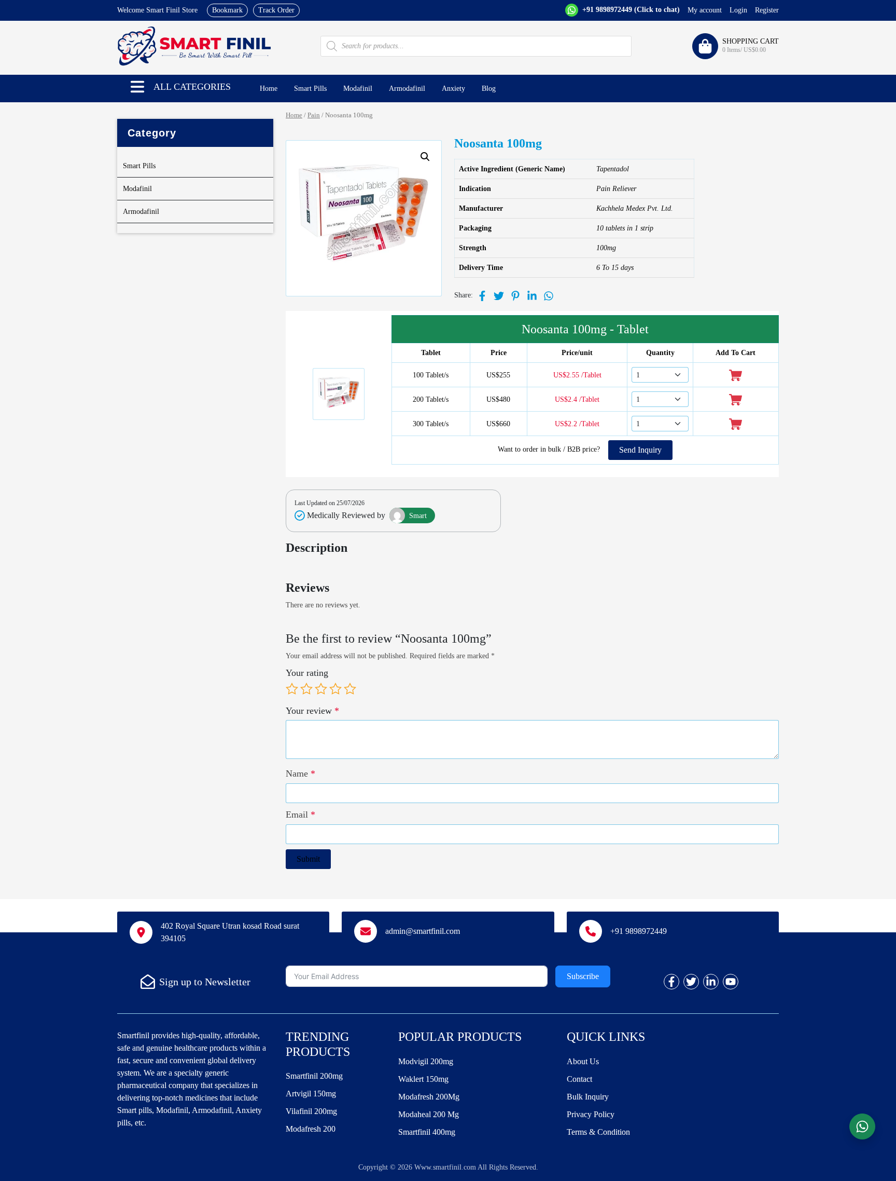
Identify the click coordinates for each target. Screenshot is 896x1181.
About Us (583, 1061)
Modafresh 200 (310, 1128)
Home (268, 88)
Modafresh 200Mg (428, 1096)
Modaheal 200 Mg (428, 1114)
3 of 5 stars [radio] (321, 689)
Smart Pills (310, 88)
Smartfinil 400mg (426, 1132)
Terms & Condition (598, 1132)
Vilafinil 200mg (311, 1111)
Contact (579, 1079)
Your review (312, 710)
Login (738, 10)
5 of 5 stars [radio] (350, 689)
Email (300, 814)
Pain (313, 115)
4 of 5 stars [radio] (335, 689)
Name (300, 773)
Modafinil (357, 88)
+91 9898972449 (630, 9)
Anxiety (453, 88)
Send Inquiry (640, 449)
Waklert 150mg (423, 1079)
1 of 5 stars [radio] (292, 689)
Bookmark (227, 10)
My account (705, 10)
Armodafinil (407, 88)
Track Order (276, 10)
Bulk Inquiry (588, 1096)
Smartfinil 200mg (314, 1075)
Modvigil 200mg (425, 1061)
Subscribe (583, 976)
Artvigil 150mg (311, 1093)
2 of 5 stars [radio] (306, 689)
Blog (489, 88)
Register (767, 10)
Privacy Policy (590, 1114)
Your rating (307, 673)
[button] (137, 86)
